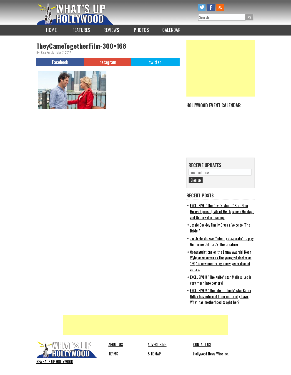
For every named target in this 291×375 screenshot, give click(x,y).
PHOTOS (141, 29)
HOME (51, 29)
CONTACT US (202, 344)
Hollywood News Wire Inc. (210, 354)
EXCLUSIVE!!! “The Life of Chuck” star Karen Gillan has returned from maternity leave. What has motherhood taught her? (220, 296)
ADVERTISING (157, 344)
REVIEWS (111, 29)
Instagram (107, 62)
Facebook (60, 62)
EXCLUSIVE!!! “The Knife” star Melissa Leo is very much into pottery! (220, 280)
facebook (211, 7)
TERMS (113, 354)
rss (220, 7)
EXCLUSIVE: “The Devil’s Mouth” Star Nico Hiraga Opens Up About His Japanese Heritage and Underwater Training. (222, 211)
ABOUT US (115, 344)
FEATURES (81, 29)
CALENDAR (171, 29)
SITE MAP (154, 354)
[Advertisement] (220, 68)
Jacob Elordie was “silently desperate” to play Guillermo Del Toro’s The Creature (221, 241)
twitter (202, 7)
